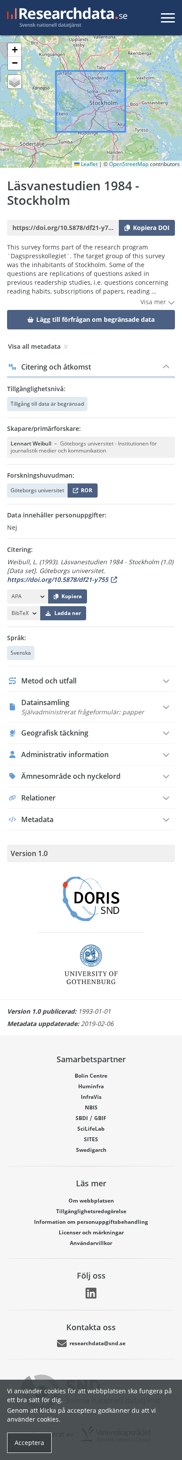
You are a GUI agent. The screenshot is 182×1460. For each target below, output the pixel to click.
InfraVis (91, 1097)
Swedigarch (91, 1150)
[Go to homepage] (65, 18)
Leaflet (89, 164)
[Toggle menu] (167, 18)
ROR (85, 492)
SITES (91, 1139)
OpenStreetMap (128, 164)
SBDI (82, 1118)
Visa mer (154, 302)
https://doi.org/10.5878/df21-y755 (57, 579)
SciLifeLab (91, 1128)
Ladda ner (67, 613)
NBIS (91, 1107)
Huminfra (91, 1086)
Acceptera (29, 1442)
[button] (14, 50)
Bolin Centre (91, 1075)
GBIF (100, 1118)
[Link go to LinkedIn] (91, 1293)
